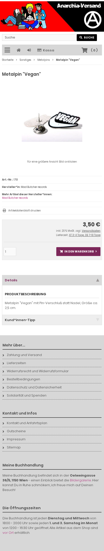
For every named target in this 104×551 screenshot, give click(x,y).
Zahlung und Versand (24, 354)
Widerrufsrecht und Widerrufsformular (38, 371)
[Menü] (8, 50)
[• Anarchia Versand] (52, 16)
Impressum (16, 439)
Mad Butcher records (15, 198)
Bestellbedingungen (23, 379)
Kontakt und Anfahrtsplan (27, 423)
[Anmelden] (29, 50)
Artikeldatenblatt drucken (24, 210)
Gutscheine (16, 431)
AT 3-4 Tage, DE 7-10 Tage (84, 235)
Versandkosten (91, 231)
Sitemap (14, 447)
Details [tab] (11, 280)
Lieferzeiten (16, 363)
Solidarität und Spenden (26, 395)
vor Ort (8, 532)
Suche (87, 38)
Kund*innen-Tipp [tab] (20, 320)
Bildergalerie (80, 480)
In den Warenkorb (78, 251)
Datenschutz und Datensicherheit (34, 387)
